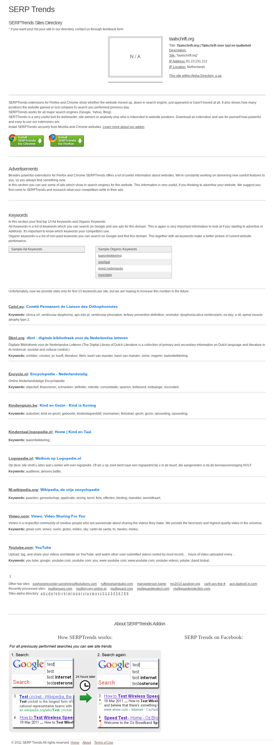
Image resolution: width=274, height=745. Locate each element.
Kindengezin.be (23, 405)
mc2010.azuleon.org (185, 584)
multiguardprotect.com (153, 589)
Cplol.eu (16, 306)
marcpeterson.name (151, 584)
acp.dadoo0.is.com (243, 584)
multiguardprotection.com (191, 589)
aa (220, 76)
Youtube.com (21, 547)
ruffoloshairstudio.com (117, 584)
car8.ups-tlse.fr (215, 584)
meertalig (105, 275)
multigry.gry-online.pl (91, 589)
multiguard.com (122, 589)
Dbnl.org (16, 338)
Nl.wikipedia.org (23, 489)
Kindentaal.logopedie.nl (30, 432)
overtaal (104, 262)
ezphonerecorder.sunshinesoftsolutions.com (65, 584)
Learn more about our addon (123, 127)
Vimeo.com (19, 516)
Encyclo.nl (18, 374)
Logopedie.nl (21, 458)
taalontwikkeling (110, 256)
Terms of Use (103, 742)
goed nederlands (110, 268)
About (86, 742)
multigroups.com (60, 589)
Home (75, 742)
